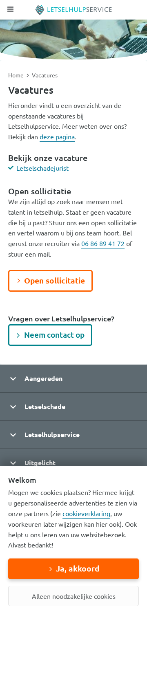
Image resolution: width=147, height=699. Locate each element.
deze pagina (57, 136)
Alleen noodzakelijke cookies (74, 596)
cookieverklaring (86, 513)
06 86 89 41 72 (103, 243)
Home (16, 75)
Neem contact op (54, 335)
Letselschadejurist (42, 168)
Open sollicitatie (54, 280)
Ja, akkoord (77, 568)
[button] (73, 379)
